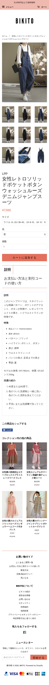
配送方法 (24, 570)
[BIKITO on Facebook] (24, 633)
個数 (4, 241)
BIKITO (22, 665)
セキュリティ (24, 603)
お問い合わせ (24, 599)
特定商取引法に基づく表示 (24, 618)
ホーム (4, 36)
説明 (7, 269)
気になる (24, 578)
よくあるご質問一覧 (24, 562)
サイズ (5, 217)
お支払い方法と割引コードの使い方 (23, 281)
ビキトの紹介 (24, 591)
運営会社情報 (24, 595)
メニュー (9, 7)
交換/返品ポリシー (24, 574)
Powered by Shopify (34, 665)
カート (44, 7)
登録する (39, 657)
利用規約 (24, 607)
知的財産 (24, 611)
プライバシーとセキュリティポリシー (24, 614)
